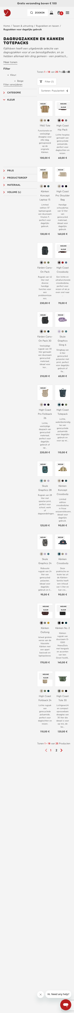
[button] (59, 12)
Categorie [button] (14, 92)
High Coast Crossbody (62, 269)
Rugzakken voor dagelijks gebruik (22, 29)
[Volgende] (63, 750)
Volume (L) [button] (14, 192)
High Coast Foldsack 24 (45, 698)
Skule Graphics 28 (45, 488)
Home (6, 25)
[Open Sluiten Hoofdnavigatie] (67, 13)
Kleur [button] (11, 99)
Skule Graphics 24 (44, 561)
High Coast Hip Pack (62, 127)
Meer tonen (10, 62)
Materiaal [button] (13, 185)
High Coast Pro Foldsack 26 (45, 414)
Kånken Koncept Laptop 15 (45, 195)
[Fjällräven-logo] (14, 12)
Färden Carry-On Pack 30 (44, 338)
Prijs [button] (10, 170)
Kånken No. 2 (62, 628)
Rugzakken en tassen (47, 25)
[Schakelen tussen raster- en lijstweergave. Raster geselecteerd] (66, 72)
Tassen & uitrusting (23, 25)
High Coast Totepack (62, 411)
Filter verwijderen (13, 84)
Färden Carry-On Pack (44, 269)
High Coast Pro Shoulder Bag (63, 195)
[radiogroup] (45, 120)
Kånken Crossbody (62, 561)
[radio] (41, 120)
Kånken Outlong (44, 630)
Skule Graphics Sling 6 (62, 340)
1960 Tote (45, 125)
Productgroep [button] (17, 177)
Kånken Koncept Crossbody (62, 490)
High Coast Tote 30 (62, 698)
